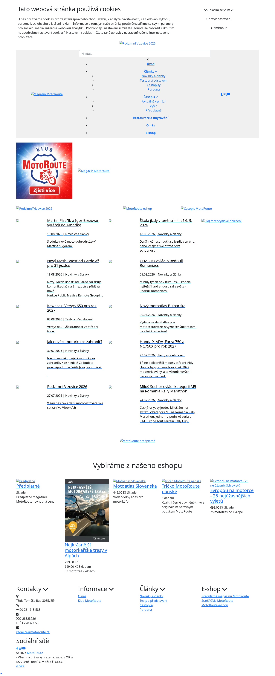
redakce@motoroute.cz (33, 632)
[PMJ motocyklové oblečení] (221, 220)
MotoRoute (35, 653)
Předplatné (153, 110)
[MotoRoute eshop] (137, 208)
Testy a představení (153, 80)
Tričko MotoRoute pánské (181, 488)
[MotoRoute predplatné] (137, 440)
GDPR (20, 666)
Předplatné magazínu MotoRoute (225, 596)
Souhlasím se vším (217, 10)
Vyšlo (153, 106)
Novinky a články (153, 76)
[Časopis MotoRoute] (196, 208)
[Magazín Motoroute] (93, 170)
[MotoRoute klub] (44, 170)
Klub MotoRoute (89, 601)
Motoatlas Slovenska (135, 486)
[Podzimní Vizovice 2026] (137, 43)
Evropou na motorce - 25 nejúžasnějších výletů (232, 495)
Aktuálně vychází (153, 101)
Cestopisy (154, 85)
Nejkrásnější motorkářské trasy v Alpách (86, 550)
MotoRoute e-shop (214, 605)
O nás (82, 596)
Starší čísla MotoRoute (217, 601)
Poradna (154, 89)
